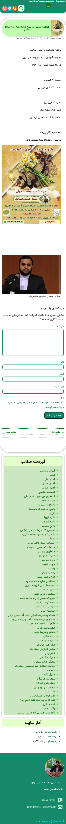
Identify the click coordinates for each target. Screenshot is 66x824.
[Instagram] (4, 8)
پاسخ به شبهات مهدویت (41, 509)
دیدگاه (60, 326)
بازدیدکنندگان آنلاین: (47, 732)
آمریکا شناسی (47, 471)
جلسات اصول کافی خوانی (41, 543)
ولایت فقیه (49, 708)
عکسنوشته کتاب (46, 628)
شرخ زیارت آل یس (44, 606)
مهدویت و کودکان (45, 683)
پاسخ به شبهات (46, 504)
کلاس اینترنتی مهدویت (42, 649)
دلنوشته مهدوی (46, 555)
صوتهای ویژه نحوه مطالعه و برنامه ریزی (33, 619)
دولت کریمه (48, 564)
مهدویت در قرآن (46, 678)
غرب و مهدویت (47, 640)
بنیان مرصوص (47, 500)
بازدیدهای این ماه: (48, 741)
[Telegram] (9, 8)
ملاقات (51, 670)
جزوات (51, 538)
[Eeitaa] (14, 8)
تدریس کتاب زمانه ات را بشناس (37, 530)
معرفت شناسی (47, 657)
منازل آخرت (48, 674)
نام (62, 362)
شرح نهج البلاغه (46, 602)
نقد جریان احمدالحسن (42, 695)
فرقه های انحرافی (45, 645)
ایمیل (61, 374)
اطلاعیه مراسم (47, 492)
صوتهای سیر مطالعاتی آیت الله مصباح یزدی (31, 615)
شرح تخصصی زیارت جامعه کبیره (37, 598)
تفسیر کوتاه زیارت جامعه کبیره (38, 534)
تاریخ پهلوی (48, 526)
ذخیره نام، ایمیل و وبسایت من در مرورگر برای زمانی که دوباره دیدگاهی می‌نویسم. (36, 405)
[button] (48, 5)
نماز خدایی (49, 704)
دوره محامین (48, 560)
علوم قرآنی (49, 636)
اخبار (52, 475)
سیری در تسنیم (46, 589)
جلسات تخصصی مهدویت (41, 547)
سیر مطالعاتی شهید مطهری (40, 585)
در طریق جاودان (46, 551)
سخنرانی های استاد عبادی (40, 581)
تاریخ (52, 513)
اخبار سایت (49, 479)
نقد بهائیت (49, 691)
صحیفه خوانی (47, 611)
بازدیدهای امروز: (49, 736)
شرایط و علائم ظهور (44, 594)
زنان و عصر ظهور (46, 577)
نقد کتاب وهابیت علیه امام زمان (37, 700)
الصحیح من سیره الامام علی (39, 496)
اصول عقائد (48, 487)
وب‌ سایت (59, 386)
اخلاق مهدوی (47, 483)
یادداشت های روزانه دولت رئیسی (36, 712)
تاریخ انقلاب (48, 521)
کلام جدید (49, 653)
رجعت (51, 568)
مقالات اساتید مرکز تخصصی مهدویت (35, 666)
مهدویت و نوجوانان (44, 687)
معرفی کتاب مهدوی (44, 662)
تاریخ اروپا (49, 517)
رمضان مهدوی (47, 572)
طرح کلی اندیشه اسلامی (42, 623)
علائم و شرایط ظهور (44, 632)
